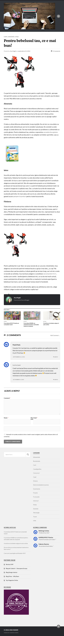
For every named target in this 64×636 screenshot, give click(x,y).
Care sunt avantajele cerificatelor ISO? (15, 553)
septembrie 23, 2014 (24, 51)
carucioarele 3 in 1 (49, 274)
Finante (35, 493)
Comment (7, 398)
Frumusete (36, 497)
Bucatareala (36, 461)
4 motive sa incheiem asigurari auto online (16, 543)
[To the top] (58, 626)
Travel (35, 516)
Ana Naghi (13, 51)
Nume (6, 417)
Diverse (35, 481)
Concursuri (36, 473)
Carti (34, 465)
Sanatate (11, 36)
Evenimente (36, 489)
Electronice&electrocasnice (41, 485)
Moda (35, 504)
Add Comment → (55, 335)
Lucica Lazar (17, 365)
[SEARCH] (27, 454)
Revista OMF (9, 564)
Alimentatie (36, 457)
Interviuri (36, 501)
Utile (17, 36)
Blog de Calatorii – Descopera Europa (16, 568)
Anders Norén (14, 632)
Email (35, 417)
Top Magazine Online (12, 580)
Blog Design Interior (11, 572)
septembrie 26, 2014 (19, 357)
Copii (5, 36)
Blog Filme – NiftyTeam (12, 576)
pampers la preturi (19, 196)
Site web (32, 418)
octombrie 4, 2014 (18, 379)
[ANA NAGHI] (29, 28)
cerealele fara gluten (50, 132)
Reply (56, 357)
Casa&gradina (37, 469)
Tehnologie (36, 512)
